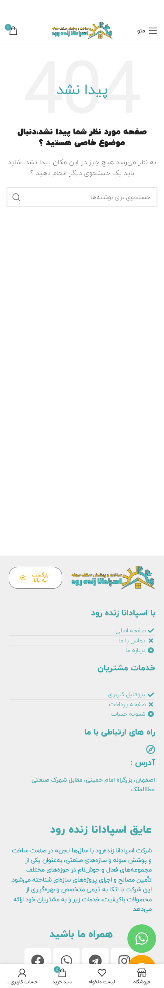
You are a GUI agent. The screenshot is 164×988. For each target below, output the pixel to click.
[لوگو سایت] (82, 30)
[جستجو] (17, 197)
